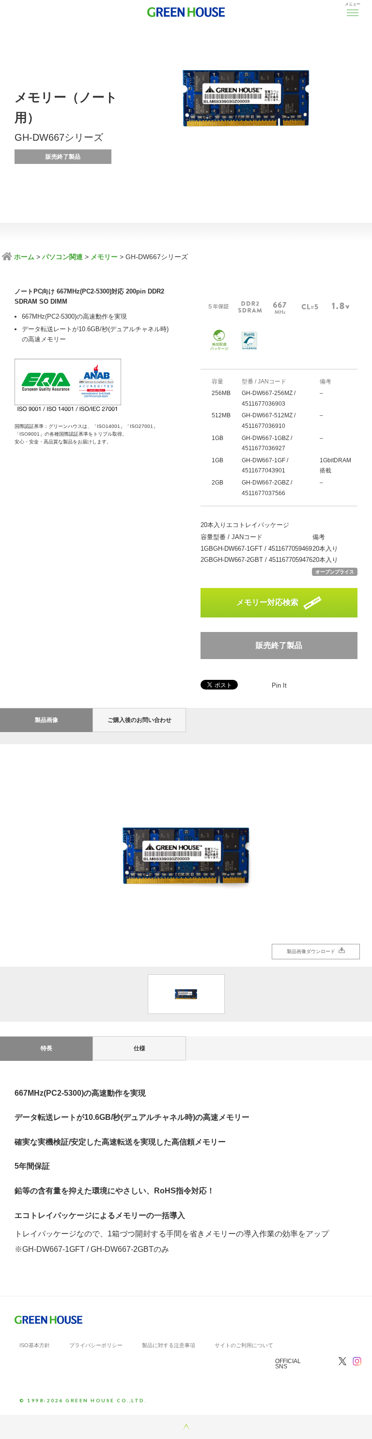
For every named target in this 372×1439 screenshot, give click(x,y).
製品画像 (46, 720)
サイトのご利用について (244, 1345)
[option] (186, 855)
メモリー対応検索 (267, 602)
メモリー (104, 257)
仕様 (139, 1048)
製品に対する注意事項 (168, 1345)
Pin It (279, 685)
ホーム (23, 257)
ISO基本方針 (34, 1345)
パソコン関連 (62, 257)
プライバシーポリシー (96, 1345)
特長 (46, 1048)
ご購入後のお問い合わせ (139, 720)
